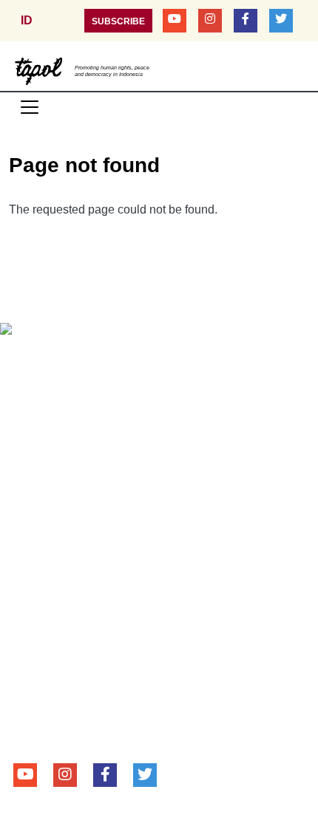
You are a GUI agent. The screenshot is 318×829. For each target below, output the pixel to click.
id (27, 20)
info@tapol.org (107, 724)
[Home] (39, 70)
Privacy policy (223, 359)
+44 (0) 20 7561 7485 (107, 704)
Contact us (50, 359)
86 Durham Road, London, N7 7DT (128, 684)
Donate (130, 359)
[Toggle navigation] (29, 107)
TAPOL (33, 615)
